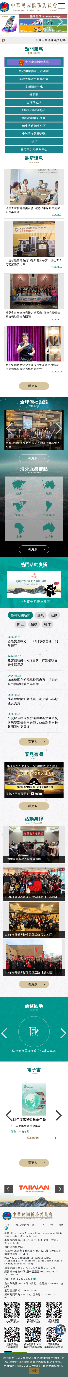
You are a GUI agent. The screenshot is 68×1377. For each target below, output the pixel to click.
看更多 (32, 386)
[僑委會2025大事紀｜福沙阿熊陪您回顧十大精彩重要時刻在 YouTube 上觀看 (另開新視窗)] (34, 780)
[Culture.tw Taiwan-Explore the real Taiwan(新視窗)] (34, 1189)
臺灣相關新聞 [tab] (20, 615)
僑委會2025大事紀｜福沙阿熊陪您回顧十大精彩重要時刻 (34, 766)
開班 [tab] (20, 624)
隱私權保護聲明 (28, 1362)
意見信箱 (41, 1278)
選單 (62, 6)
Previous (10, 23)
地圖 (10, 1228)
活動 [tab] (54, 615)
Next (57, 23)
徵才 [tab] (47, 624)
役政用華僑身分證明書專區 (47, 40)
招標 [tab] (34, 624)
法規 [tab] (40, 615)
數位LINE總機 (60, 1330)
